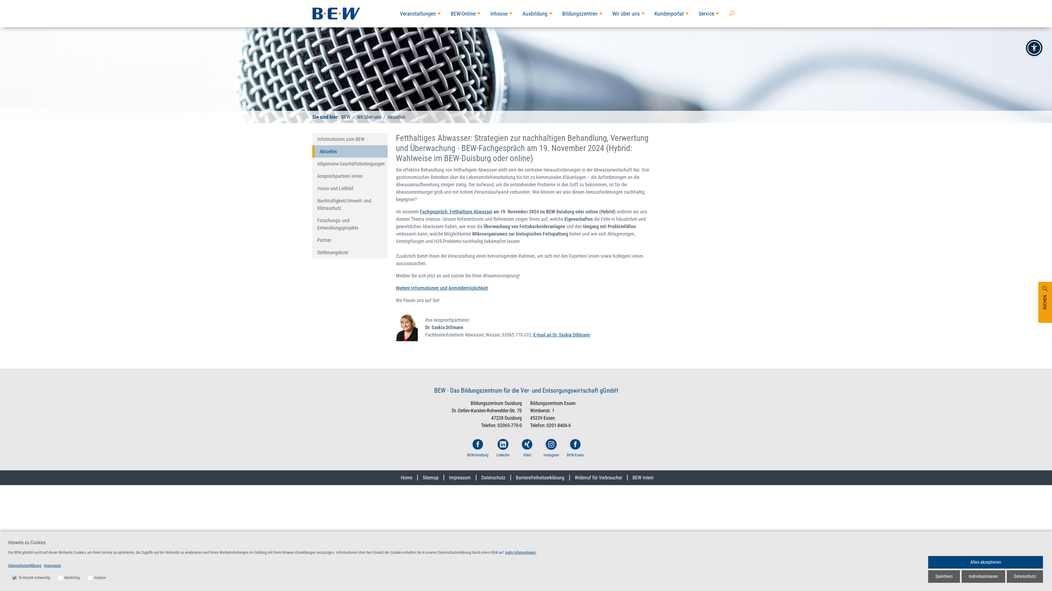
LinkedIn (503, 455)
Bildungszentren (580, 13)
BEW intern (643, 477)
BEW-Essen (575, 455)
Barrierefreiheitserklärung (540, 477)
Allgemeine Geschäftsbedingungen (351, 164)
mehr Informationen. (521, 552)
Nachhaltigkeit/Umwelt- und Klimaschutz (344, 204)
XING (527, 455)
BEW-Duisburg (477, 455)
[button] (1034, 48)
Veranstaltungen (418, 13)
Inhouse (499, 13)
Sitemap (431, 477)
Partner (324, 240)
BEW (345, 117)
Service (706, 13)
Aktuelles (396, 117)
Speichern (944, 576)
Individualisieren (983, 576)
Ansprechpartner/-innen (340, 176)
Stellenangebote (332, 252)
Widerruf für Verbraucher (598, 477)
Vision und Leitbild (335, 188)
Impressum (460, 477)
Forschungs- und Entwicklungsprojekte (337, 224)
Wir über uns (626, 13)
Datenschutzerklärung (24, 565)
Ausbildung (534, 13)
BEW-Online (463, 13)
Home (406, 477)
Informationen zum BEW (341, 139)
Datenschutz (493, 477)
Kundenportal (669, 13)
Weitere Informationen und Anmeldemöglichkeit (442, 288)
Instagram (551, 455)
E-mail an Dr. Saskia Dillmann (561, 335)
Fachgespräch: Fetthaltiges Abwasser (456, 212)
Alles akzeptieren (985, 562)
